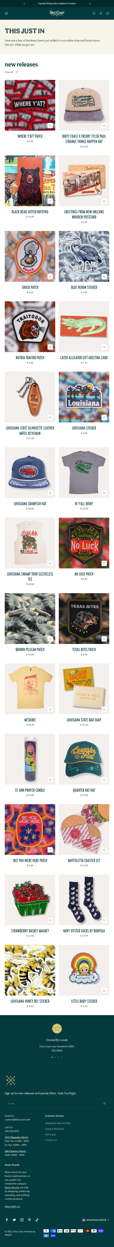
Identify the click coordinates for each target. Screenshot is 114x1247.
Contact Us (51, 1139)
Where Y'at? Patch (30, 136)
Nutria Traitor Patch (30, 357)
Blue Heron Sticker (84, 287)
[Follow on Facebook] (7, 1220)
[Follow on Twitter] (14, 1220)
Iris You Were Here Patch (30, 860)
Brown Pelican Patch (30, 649)
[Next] (89, 3)
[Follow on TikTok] (37, 1220)
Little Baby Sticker (84, 1001)
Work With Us (12, 1206)
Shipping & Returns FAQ (57, 1123)
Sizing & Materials (54, 1128)
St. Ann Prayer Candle (30, 790)
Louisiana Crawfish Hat (30, 503)
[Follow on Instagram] (22, 1220)
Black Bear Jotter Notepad (30, 211)
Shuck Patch (30, 287)
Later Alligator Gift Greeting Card (84, 357)
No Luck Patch (84, 574)
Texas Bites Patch (84, 649)
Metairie (30, 719)
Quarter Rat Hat (84, 790)
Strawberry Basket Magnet (30, 930)
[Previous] (24, 3)
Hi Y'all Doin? (84, 503)
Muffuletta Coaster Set (84, 860)
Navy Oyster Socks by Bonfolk (84, 930)
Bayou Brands (12, 1187)
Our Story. (57, 1050)
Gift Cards (50, 1134)
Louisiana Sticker (84, 428)
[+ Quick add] (50, 125)
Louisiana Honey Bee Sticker (30, 1001)
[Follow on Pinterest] (29, 1220)
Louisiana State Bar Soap (84, 719)
